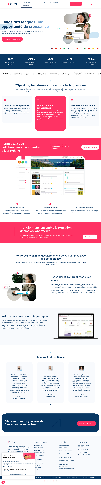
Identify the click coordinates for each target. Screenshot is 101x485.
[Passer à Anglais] (44, 481)
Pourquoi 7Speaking (28, 2)
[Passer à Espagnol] (53, 481)
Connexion (87, 4)
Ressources (25, 5)
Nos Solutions (54, 2)
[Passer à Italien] (50, 481)
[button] (50, 404)
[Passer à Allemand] (56, 481)
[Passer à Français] (47, 481)
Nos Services (41, 2)
